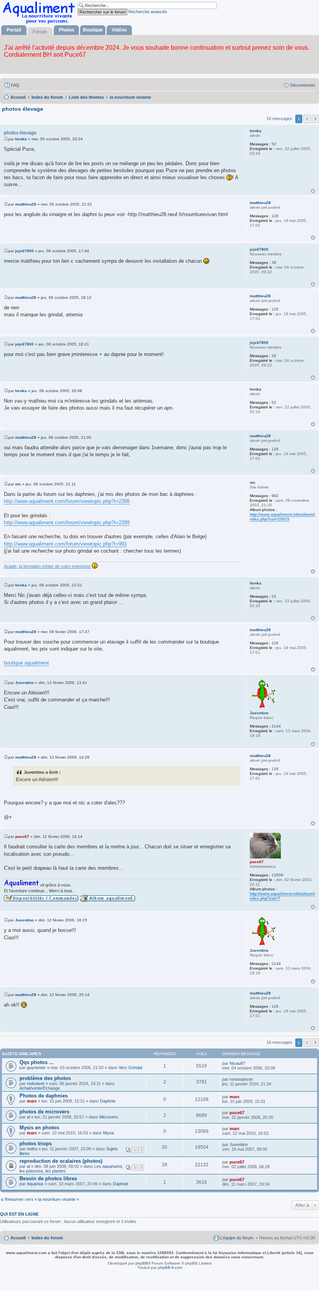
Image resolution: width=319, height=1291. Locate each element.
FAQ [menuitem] (15, 85)
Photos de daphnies (43, 1096)
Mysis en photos (39, 1127)
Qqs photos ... (36, 1062)
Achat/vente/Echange (39, 1088)
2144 (276, 726)
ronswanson (241, 1079)
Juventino (259, 713)
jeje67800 (259, 249)
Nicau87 (237, 1063)
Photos (66, 30)
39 (274, 262)
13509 (277, 875)
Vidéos (119, 30)
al (28, 1117)
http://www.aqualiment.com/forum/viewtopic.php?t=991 (65, 544)
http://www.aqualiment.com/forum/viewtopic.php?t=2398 (67, 501)
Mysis (108, 1132)
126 (275, 216)
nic (253, 482)
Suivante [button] (315, 119)
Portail (14, 30)
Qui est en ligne (19, 1214)
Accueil (18, 1237)
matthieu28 (260, 203)
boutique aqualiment (26, 663)
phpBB (141, 1263)
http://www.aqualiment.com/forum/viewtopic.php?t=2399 (67, 522)
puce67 (257, 862)
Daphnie (108, 1101)
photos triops (35, 1143)
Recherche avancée (147, 11)
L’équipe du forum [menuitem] (236, 1237)
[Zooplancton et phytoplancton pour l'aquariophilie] (40, 23)
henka (255, 131)
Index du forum (47, 1237)
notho (32, 1148)
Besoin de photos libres (48, 1178)
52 (274, 144)
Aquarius (35, 1183)
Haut (313, 191)
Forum (40, 32)
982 (275, 496)
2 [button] (307, 119)
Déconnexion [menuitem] (302, 85)
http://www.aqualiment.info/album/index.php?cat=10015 (282, 516)
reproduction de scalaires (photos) (60, 1161)
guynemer (36, 1067)
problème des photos (45, 1078)
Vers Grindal (130, 1067)
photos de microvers (44, 1112)
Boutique (93, 30)
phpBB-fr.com (170, 1267)
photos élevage (22, 109)
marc (32, 1101)
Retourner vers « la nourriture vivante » (42, 1199)
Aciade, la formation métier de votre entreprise (48, 566)
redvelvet (35, 1083)
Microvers (108, 1117)
